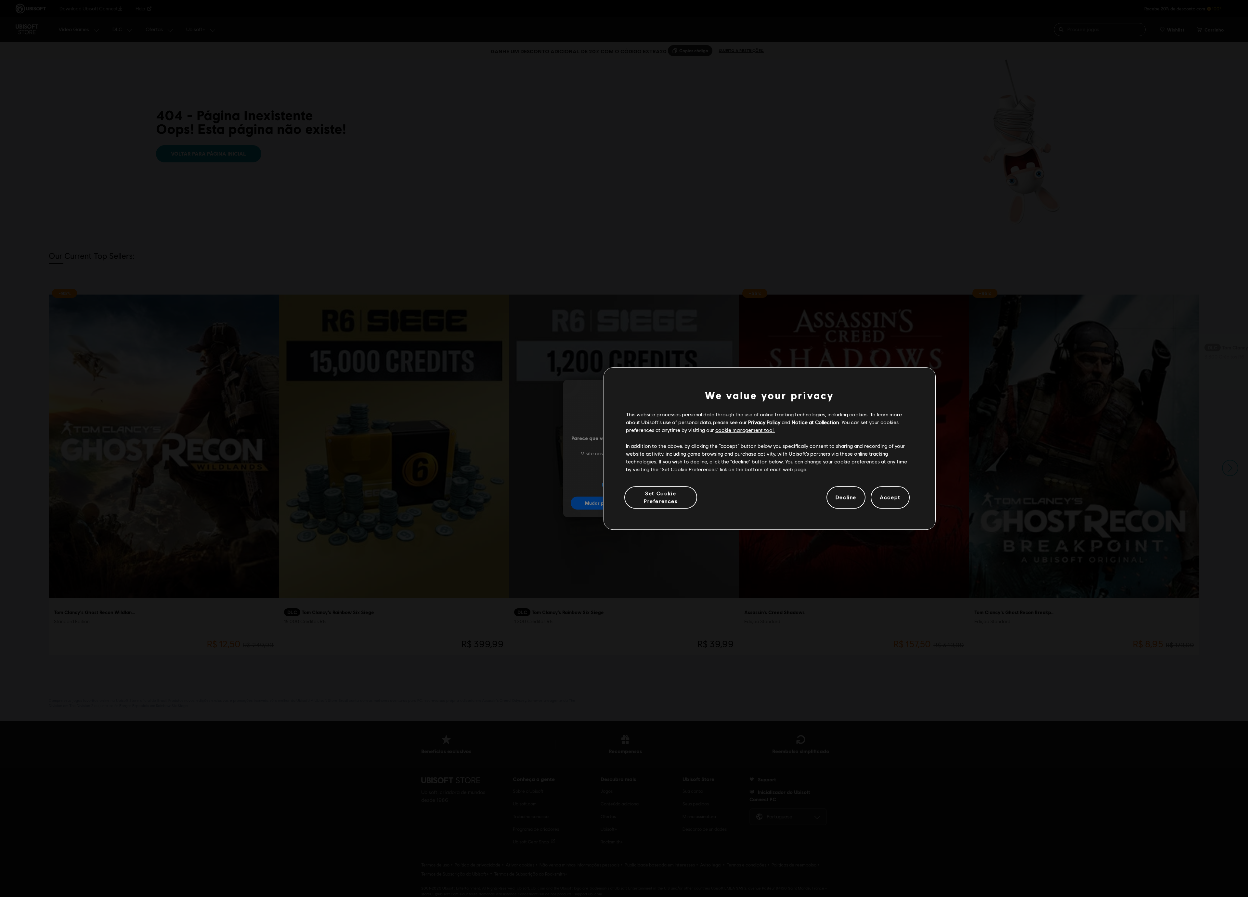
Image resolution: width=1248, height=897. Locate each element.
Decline (846, 497)
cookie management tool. (745, 430)
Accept (890, 497)
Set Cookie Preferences (661, 497)
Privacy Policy (764, 422)
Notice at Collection (815, 422)
